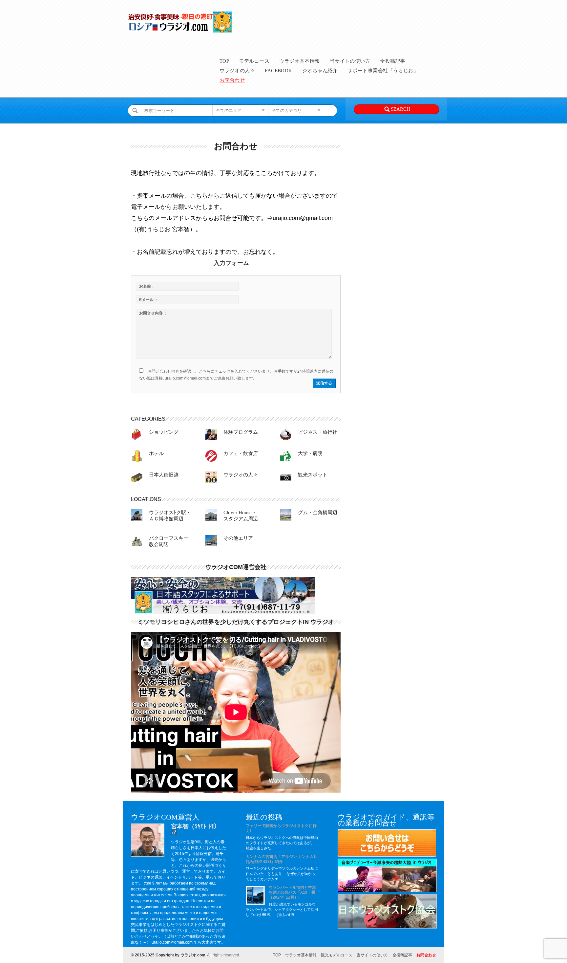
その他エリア (238, 538)
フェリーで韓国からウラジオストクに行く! (281, 828)
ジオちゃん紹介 (320, 70)
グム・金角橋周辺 (317, 512)
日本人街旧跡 (163, 474)
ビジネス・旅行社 (317, 432)
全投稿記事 (392, 61)
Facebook (278, 70)
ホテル (156, 453)
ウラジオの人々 (237, 70)
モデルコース (254, 61)
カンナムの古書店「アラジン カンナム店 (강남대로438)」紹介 (282, 859)
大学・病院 (310, 453)
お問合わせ (232, 80)
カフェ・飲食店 (240, 453)
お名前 (147, 286)
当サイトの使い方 (350, 61)
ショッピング (163, 432)
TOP (224, 61)
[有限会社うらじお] (223, 612)
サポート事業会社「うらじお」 (382, 70)
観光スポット (312, 474)
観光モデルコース (336, 955)
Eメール (148, 299)
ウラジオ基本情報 (299, 61)
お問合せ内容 (153, 313)
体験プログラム (240, 432)
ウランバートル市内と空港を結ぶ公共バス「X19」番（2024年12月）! (292, 892)
